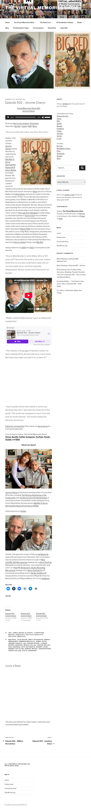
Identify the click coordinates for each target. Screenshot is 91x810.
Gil (24, 99)
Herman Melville (27, 641)
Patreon (82, 213)
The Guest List (45, 22)
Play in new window (21, 123)
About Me (64, 28)
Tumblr (8, 440)
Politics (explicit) (35, 634)
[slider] (48, 117)
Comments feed (62, 241)
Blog (7, 28)
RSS (30, 126)
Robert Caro (42, 647)
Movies (11, 634)
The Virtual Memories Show (42, 7)
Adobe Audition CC (38, 573)
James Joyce (41, 641)
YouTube (39, 437)
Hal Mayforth (43, 554)
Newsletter (52, 28)
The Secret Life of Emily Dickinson (33, 498)
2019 (23, 248)
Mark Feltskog (62, 259)
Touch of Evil (30, 215)
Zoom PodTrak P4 (34, 570)
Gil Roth (65, 104)
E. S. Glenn (60, 290)
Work (59, 158)
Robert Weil (25, 229)
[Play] (8, 117)
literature (39, 633)
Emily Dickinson (36, 639)
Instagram (30, 437)
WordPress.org (62, 246)
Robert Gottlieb (16, 648)
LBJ (24, 643)
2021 (32, 248)
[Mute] (43, 117)
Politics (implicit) (17, 636)
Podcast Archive (62, 116)
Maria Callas (30, 645)
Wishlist (59, 156)
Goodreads (60, 153)
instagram (45, 578)
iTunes (8, 437)
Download (34, 123)
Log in (59, 233)
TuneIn (24, 126)
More (35, 126)
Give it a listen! (20, 242)
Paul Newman (14, 647)
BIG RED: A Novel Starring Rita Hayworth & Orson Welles (10, 164)
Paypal (82, 216)
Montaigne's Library (64, 148)
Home (7, 22)
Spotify (17, 126)
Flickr (59, 151)
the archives (43, 426)
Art (10, 633)
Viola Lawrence (29, 650)
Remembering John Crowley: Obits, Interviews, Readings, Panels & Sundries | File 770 (71, 272)
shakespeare (45, 648)
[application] (28, 117)
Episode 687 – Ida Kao (77, 265)
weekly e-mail (69, 195)
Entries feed (61, 237)
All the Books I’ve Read (64, 22)
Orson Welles (44, 645)
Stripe (60, 219)
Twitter (22, 437)
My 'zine (59, 146)
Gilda (35, 191)
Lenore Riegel (33, 643)
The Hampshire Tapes (21, 28)
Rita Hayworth (28, 647)
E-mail (59, 138)
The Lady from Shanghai (28, 213)
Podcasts (20, 634)
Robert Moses (31, 648)
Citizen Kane (20, 194)
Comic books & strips (23, 633)
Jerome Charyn (11, 492)
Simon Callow (14, 650)
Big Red (40, 242)
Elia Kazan (23, 639)
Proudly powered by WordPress (16, 805)
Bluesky (59, 126)
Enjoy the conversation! (15, 426)
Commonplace (38, 28)
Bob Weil (12, 639)
